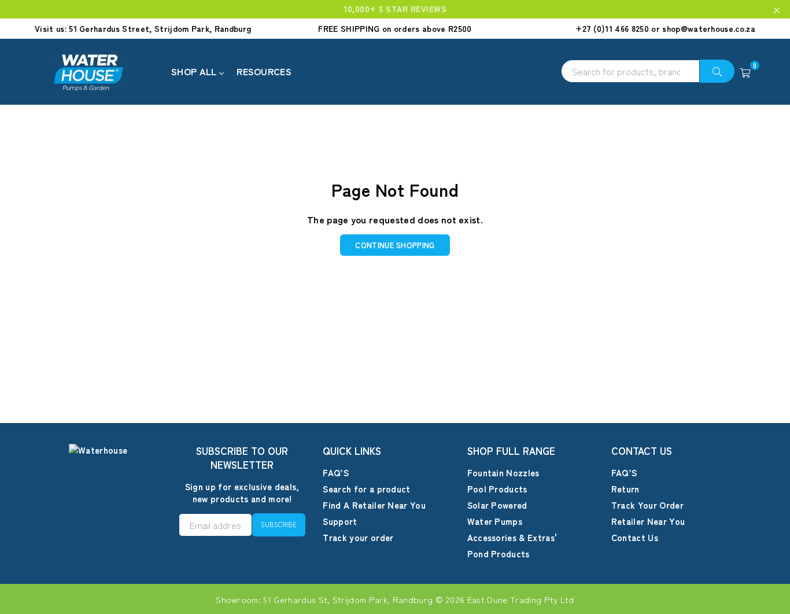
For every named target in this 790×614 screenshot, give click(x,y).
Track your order (358, 537)
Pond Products (498, 553)
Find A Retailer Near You (374, 505)
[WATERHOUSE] (101, 71)
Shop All (195, 71)
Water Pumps (495, 521)
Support (340, 521)
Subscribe (279, 524)
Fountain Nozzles (503, 472)
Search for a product (366, 489)
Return (625, 489)
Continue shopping (394, 245)
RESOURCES (264, 71)
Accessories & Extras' (512, 537)
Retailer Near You (648, 521)
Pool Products (497, 489)
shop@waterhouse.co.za (708, 28)
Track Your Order (647, 505)
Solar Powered (497, 505)
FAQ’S (336, 472)
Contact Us (634, 537)
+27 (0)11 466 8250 (612, 28)
